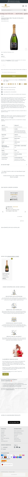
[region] (14, 211)
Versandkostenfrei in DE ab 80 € (14, 1)
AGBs (12, 117)
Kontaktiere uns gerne (6, 371)
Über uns (6, 374)
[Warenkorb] (23, 6)
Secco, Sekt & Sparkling (5, 438)
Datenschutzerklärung (10, 389)
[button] (14, 176)
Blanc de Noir (3, 435)
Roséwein (2, 433)
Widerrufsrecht (16, 438)
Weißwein (2, 432)
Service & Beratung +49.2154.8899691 (14, 2)
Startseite (2, 16)
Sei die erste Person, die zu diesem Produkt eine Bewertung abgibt (14, 176)
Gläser (2, 439)
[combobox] (14, 10)
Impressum (16, 435)
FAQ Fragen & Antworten (18, 433)
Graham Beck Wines (5, 20)
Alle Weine (3, 430)
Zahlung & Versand (17, 439)
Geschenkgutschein (4, 441)
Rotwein (2, 436)
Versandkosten (8, 60)
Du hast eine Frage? (5, 164)
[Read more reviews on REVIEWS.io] (14, 199)
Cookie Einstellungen (17, 441)
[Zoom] (26, 49)
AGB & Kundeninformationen (19, 430)
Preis (2, 54)
